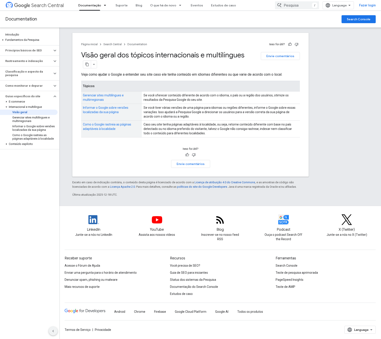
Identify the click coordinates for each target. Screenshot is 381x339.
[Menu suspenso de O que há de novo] (181, 5)
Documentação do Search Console (194, 286)
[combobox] (297, 5)
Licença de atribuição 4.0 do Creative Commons (224, 182)
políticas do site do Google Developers (202, 186)
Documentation (21, 19)
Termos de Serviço (78, 330)
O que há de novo (163, 5)
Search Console (358, 19)
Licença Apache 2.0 (122, 186)
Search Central (47, 5)
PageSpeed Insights (289, 279)
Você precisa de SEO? (185, 265)
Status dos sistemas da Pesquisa (193, 279)
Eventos (197, 5)
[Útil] (290, 44)
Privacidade (103, 330)
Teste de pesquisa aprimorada (297, 272)
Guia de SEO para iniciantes (189, 272)
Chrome (139, 311)
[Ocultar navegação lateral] (53, 331)
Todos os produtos (250, 311)
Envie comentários (280, 56)
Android (119, 311)
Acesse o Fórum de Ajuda (82, 265)
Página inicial (89, 44)
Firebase (160, 311)
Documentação (89, 5)
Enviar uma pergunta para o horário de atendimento (101, 272)
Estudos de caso (223, 5)
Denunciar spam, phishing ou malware (91, 279)
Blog (139, 5)
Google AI (221, 311)
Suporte (122, 5)
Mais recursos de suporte (82, 286)
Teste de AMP (285, 286)
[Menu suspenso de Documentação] (106, 5)
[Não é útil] (296, 44)
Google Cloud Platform (190, 311)
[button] (29, 40)
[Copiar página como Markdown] (87, 64)
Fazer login (367, 5)
